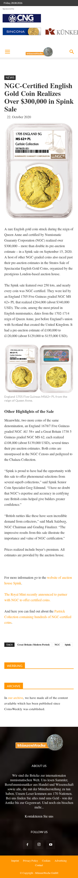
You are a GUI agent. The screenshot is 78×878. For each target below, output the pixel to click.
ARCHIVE (13, 686)
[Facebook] (27, 844)
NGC (57, 644)
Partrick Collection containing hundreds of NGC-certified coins (37, 617)
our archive (15, 697)
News (10, 77)
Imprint (15, 860)
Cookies (46, 860)
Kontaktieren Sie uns (39, 816)
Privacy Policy (30, 860)
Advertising (61, 860)
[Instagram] (39, 844)
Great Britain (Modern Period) (33, 644)
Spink (68, 644)
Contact (39, 865)
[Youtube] (50, 844)
